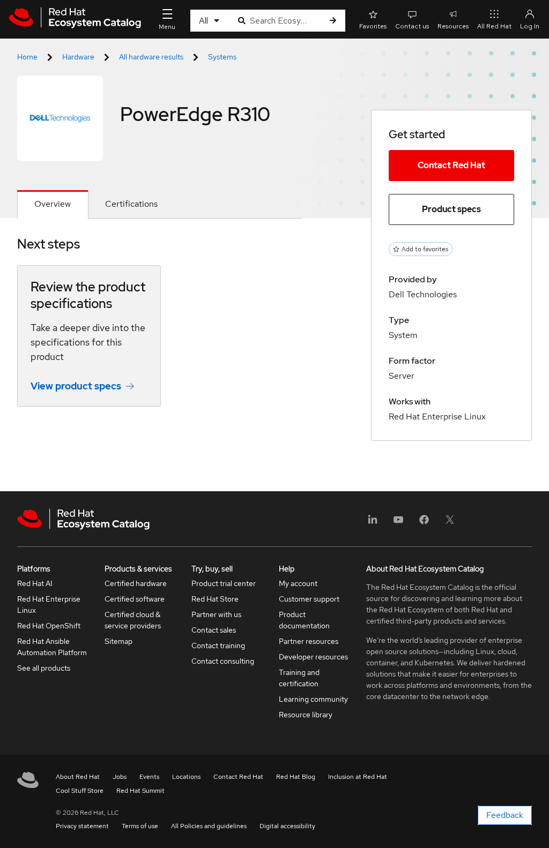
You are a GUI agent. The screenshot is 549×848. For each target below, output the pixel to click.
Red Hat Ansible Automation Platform (52, 646)
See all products (43, 668)
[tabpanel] (159, 329)
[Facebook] (424, 523)
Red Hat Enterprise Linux (48, 604)
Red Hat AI (35, 583)
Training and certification (299, 677)
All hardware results (151, 57)
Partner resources (308, 641)
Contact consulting (222, 661)
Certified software (135, 599)
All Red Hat (494, 26)
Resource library (305, 714)
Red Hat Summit (140, 790)
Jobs (120, 776)
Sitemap (118, 641)
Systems (222, 57)
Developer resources (313, 657)
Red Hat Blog (295, 776)
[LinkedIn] (372, 523)
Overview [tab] (52, 203)
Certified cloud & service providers (133, 620)
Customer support (309, 599)
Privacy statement (82, 826)
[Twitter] (449, 523)
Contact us (412, 26)
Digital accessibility (287, 826)
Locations (186, 776)
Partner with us (216, 614)
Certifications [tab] (131, 203)
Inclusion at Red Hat (357, 776)
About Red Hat (78, 776)
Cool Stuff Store (79, 790)
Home (27, 57)
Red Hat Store (215, 599)
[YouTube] (398, 523)
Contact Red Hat (451, 165)
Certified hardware (136, 583)
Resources (453, 26)
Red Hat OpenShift (48, 626)
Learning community (313, 699)
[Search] (333, 21)
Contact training (218, 645)
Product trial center (223, 583)
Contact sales (213, 630)
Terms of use (140, 826)
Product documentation (304, 620)
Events (149, 776)
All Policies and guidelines (209, 826)
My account (298, 583)
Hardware (78, 57)
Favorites (373, 26)
